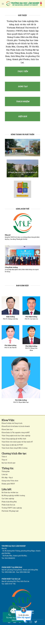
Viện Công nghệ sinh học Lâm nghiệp (16, 435)
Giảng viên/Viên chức (10, 481)
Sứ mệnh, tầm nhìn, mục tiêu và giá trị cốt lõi (22, 173)
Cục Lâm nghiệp (8, 498)
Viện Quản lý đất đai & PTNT (12, 445)
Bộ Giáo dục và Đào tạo (10, 492)
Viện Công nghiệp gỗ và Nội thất (14, 439)
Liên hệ (4, 474)
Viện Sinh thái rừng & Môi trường (14, 448)
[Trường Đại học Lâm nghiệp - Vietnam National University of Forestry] (24, 4)
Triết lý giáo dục (22, 195)
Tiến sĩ (4, 457)
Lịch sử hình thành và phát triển (22, 153)
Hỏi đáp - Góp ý (7, 477)
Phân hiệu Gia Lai (8, 505)
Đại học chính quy (8, 463)
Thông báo (6, 471)
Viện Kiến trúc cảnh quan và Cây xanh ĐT (17, 442)
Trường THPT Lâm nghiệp (12, 508)
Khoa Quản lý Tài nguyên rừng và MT (16, 432)
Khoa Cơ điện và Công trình (12, 423)
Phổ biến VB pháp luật (10, 511)
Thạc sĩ (4, 460)
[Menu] (3, 3)
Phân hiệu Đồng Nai (9, 502)
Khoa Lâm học (7, 429)
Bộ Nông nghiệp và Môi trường (13, 495)
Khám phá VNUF (8, 484)
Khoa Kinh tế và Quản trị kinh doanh (16, 426)
